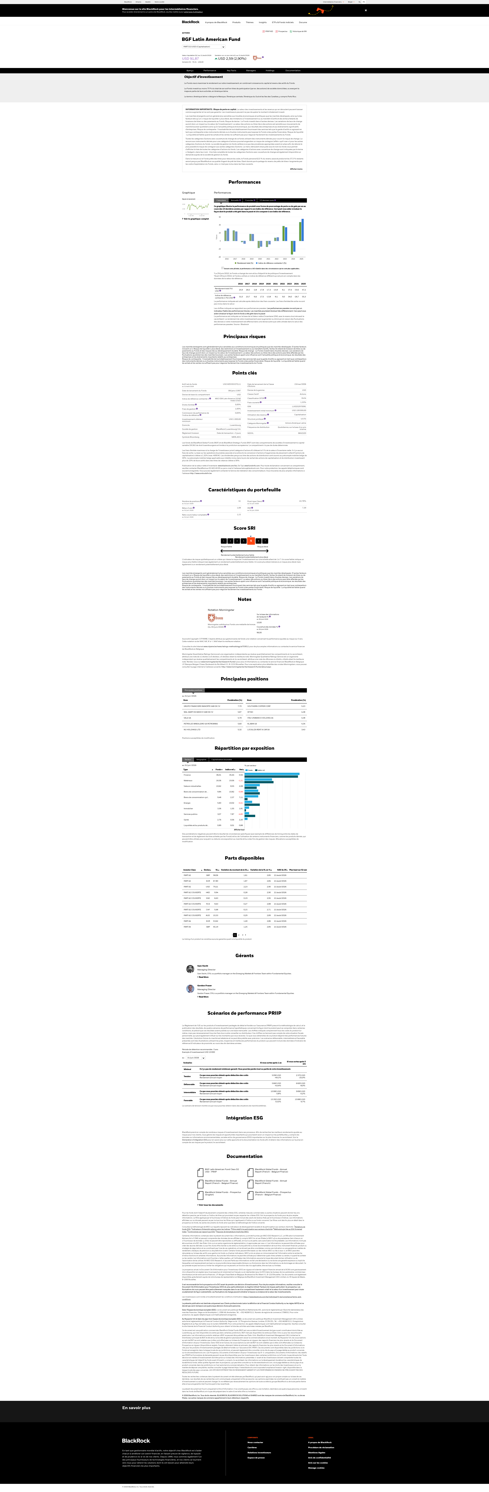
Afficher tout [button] (239, 830)
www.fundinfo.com (252, 466)
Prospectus (282, 31)
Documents (304, 23)
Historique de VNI (300, 31)
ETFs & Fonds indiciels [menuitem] (283, 23)
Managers (251, 71)
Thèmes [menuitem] (250, 23)
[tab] (196, 207)
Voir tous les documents (211, 1205)
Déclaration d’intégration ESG (194, 1140)
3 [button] (242, 935)
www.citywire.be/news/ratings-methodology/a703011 (226, 646)
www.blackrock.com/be (227, 466)
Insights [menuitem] (263, 23)
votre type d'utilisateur (193, 12)
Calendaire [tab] (221, 200)
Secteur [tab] (188, 760)
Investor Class (189, 870)
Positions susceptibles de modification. (198, 738)
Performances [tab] (222, 193)
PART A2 (187, 875)
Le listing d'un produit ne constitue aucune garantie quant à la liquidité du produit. (217, 939)
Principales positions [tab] (193, 690)
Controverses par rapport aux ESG (201, 1232)
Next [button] (245, 935)
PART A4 (187, 921)
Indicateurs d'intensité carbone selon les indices (210, 1229)
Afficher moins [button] (296, 169)
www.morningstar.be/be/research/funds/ (218, 662)
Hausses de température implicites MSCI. (232, 1232)
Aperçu (190, 71)
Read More (203, 977)
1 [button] (235, 935)
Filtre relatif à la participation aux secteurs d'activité (251, 1229)
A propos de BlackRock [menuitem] (216, 23)
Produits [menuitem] (236, 23)
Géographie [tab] (201, 760)
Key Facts (231, 71)
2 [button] (238, 935)
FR (364, 2)
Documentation (293, 71)
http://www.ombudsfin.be (201, 473)
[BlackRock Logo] (136, 1442)
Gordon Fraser (204, 986)
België (350, 2)
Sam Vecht (202, 966)
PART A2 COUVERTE (192, 892)
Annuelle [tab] (235, 200)
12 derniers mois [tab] (267, 200)
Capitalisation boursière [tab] (222, 760)
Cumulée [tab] (249, 200)
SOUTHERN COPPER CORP (258, 706)
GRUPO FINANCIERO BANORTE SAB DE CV (202, 706)
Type (185, 770)
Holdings (270, 71)
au (183, 1058)
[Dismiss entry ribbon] (366, 10)
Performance (209, 71)
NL (360, 2)
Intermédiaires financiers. (332, 2)
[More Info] (263, 57)
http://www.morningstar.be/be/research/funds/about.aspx (246, 667)
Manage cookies (316, 1468)
